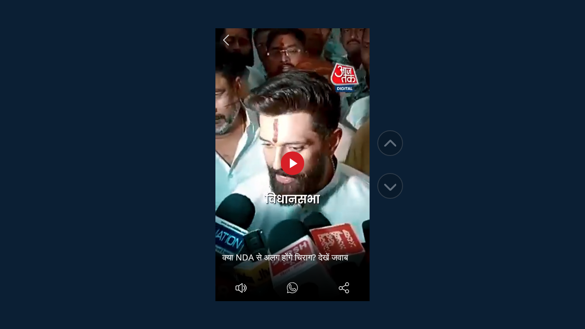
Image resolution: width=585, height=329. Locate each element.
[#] (292, 289)
